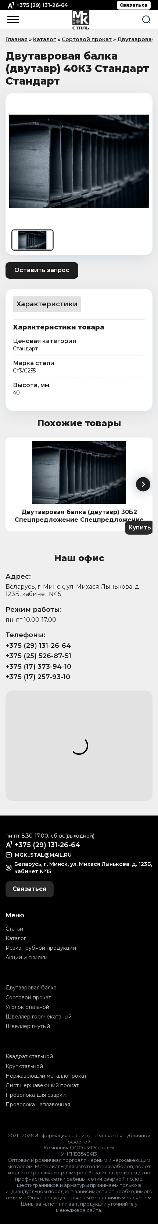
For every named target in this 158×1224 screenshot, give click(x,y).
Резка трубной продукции (41, 948)
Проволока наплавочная (38, 1104)
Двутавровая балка (31, 987)
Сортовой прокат (87, 39)
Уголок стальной (27, 1007)
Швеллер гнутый (28, 1026)
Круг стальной (24, 1066)
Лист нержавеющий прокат (42, 1085)
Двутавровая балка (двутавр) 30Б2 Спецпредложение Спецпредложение (79, 515)
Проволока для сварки (36, 1095)
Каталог (44, 39)
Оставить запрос (41, 270)
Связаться (134, 5)
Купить (139, 527)
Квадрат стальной (29, 1056)
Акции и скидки (26, 957)
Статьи (14, 928)
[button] (143, 484)
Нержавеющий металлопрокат (46, 1076)
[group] (79, 161)
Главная (17, 39)
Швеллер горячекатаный (39, 1016)
